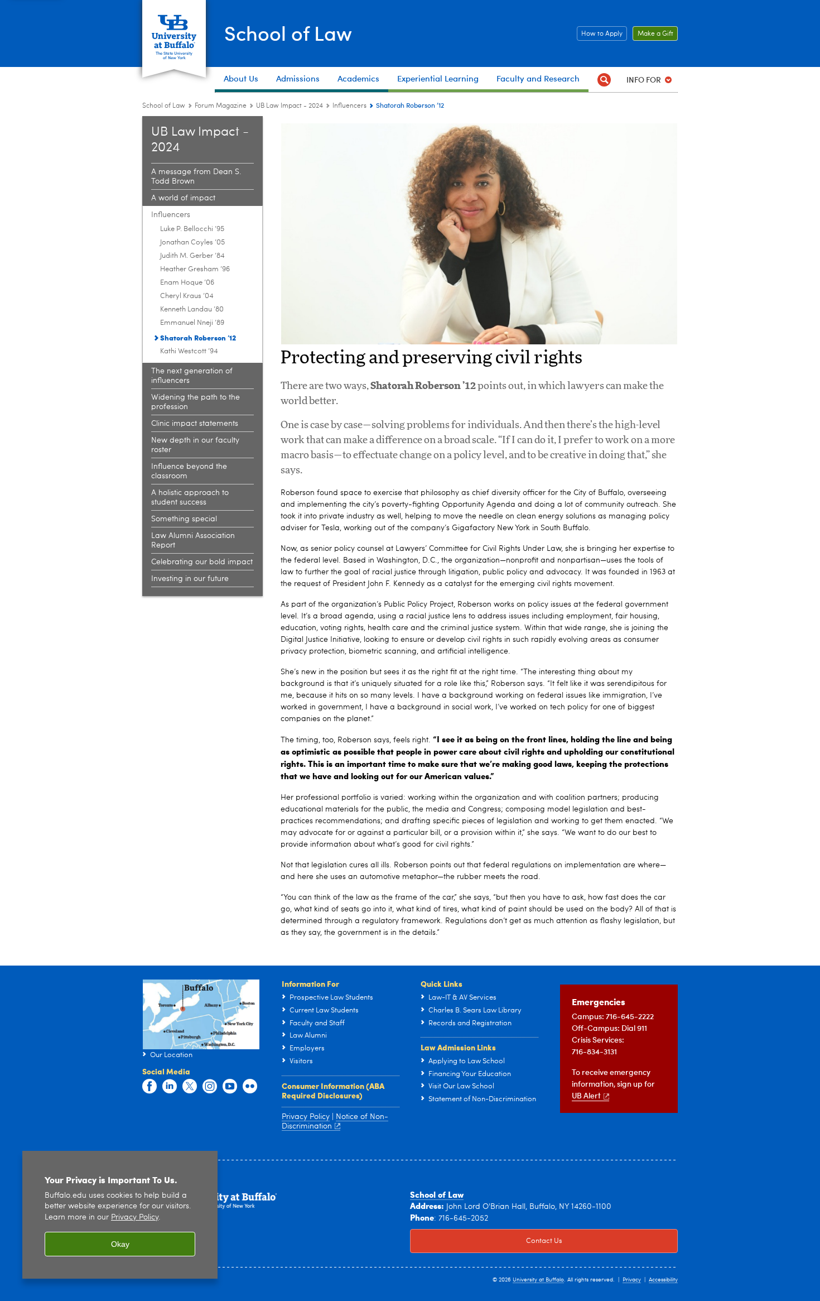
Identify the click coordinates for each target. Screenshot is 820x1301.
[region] (120, 1215)
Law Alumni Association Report (193, 540)
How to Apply (600, 34)
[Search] (603, 79)
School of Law (288, 32)
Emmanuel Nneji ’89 (192, 323)
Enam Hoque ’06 (187, 282)
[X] (189, 1086)
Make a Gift (653, 34)
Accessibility (663, 1280)
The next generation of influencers (192, 376)
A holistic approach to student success (190, 497)
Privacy (632, 1280)
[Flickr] (250, 1086)
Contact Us (486, 1241)
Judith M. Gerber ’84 (192, 256)
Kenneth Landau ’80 (192, 309)
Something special (184, 519)
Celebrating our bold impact (202, 562)
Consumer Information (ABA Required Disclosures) (333, 1090)
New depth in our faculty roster (195, 445)
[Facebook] (149, 1086)
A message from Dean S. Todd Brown (196, 176)
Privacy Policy (134, 1217)
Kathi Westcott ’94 (189, 351)
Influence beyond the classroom (189, 471)
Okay (120, 1244)
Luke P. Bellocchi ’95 (192, 229)
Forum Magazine (221, 106)
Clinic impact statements (194, 424)
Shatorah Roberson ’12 (198, 337)
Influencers (349, 106)
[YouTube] (230, 1086)
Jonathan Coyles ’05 (192, 242)
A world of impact (183, 198)
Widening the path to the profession (195, 402)
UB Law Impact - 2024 (289, 106)
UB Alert (586, 1095)
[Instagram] (209, 1086)
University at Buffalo (538, 1280)
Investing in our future (190, 579)
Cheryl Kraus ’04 (187, 296)
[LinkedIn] (169, 1086)
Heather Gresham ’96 (195, 269)
